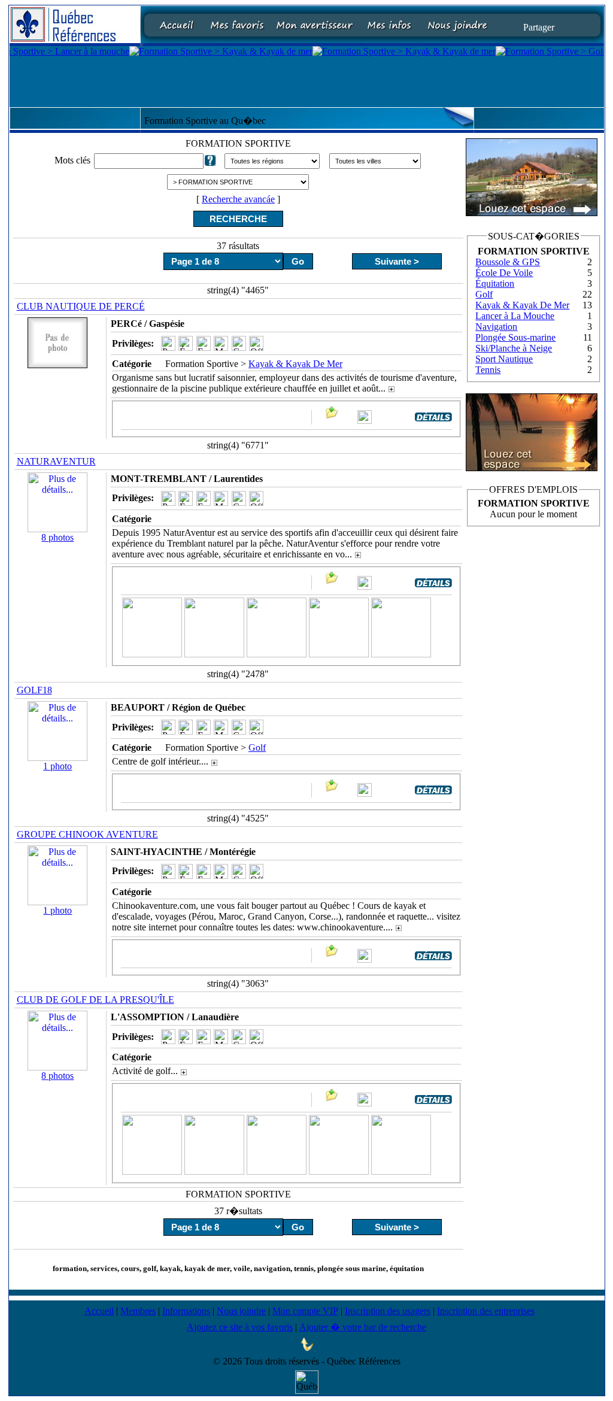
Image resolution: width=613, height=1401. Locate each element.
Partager (538, 26)
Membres (138, 1311)
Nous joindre (241, 1311)
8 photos (57, 537)
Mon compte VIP (305, 1311)
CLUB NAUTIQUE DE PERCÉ (81, 306)
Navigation (496, 327)
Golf (257, 747)
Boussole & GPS (507, 262)
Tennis (487, 370)
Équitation (494, 283)
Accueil (99, 1311)
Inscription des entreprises (486, 1311)
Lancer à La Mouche (514, 316)
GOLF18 (34, 690)
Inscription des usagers (387, 1311)
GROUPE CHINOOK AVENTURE (87, 834)
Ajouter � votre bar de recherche (362, 1327)
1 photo (57, 766)
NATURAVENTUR (56, 461)
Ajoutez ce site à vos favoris (240, 1327)
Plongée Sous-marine (515, 337)
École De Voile (504, 273)
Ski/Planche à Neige (513, 348)
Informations (186, 1311)
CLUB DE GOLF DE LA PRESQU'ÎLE (95, 999)
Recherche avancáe (238, 199)
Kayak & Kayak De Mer (295, 364)
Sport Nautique (504, 359)
